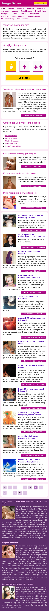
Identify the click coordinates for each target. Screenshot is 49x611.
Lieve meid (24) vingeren (33, 292)
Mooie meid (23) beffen (33, 271)
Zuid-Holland (34, 14)
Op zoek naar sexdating (33, 208)
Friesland (30, 8)
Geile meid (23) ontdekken (33, 408)
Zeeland (23, 14)
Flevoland (20, 8)
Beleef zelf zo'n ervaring (33, 115)
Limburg (15, 11)
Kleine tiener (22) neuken (33, 314)
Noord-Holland (40, 11)
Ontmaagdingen (11, 144)
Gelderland (41, 8)
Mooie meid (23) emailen (33, 432)
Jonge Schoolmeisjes (13, 146)
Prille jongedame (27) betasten (33, 385)
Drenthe (11, 8)
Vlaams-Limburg (7, 19)
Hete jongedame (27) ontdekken (33, 247)
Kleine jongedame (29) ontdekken (33, 337)
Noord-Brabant (26, 11)
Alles (3, 8)
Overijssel (5, 14)
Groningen (5, 11)
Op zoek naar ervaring (33, 166)
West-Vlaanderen (23, 19)
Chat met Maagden (12, 141)
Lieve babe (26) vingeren (33, 361)
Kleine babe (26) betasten (33, 230)
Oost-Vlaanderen (18, 16)
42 (20, 493)
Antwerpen (5, 16)
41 (15, 493)
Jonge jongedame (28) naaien (33, 479)
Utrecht (15, 14)
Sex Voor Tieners (11, 136)
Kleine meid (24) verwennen (33, 455)
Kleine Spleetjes (11, 138)
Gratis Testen (40, 3)
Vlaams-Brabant (34, 16)
